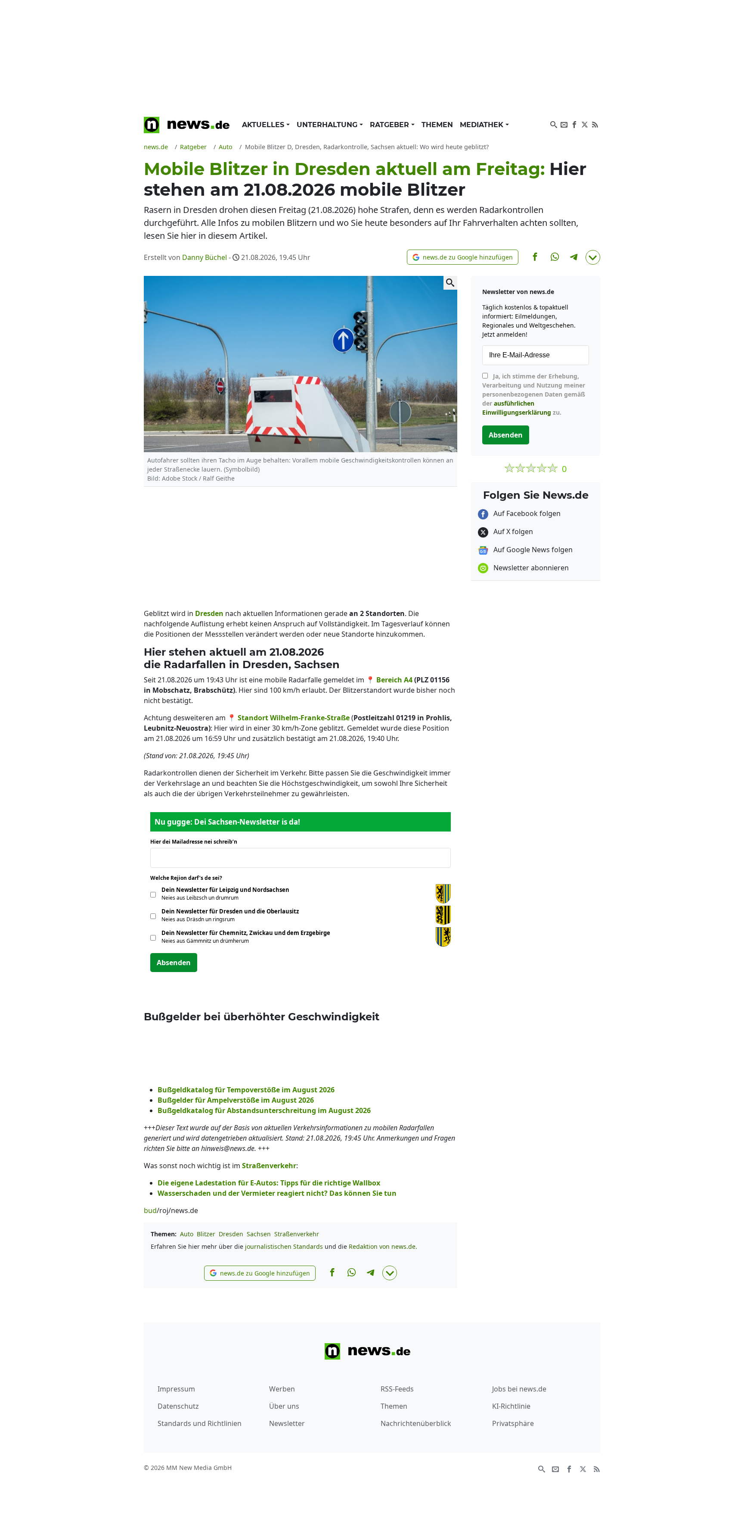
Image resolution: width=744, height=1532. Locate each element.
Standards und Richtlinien (200, 1423)
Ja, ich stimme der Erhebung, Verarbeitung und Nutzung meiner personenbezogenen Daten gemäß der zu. (533, 394)
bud (150, 1210)
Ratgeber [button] (390, 125)
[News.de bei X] (585, 123)
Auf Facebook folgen (526, 513)
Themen (437, 125)
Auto (186, 1234)
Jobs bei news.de (519, 1389)
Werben (282, 1389)
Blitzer (206, 1234)
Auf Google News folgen (532, 549)
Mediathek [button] (482, 125)
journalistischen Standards (284, 1246)
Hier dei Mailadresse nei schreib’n (196, 841)
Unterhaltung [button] (328, 125)
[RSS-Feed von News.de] (595, 123)
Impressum (176, 1389)
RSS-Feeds (397, 1389)
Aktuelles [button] (264, 125)
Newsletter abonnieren (530, 567)
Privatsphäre (513, 1423)
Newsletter (287, 1423)
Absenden (174, 962)
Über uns (284, 1406)
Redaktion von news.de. (383, 1246)
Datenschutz (178, 1406)
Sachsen (259, 1234)
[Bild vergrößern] (450, 283)
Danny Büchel (204, 257)
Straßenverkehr (296, 1234)
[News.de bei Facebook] (574, 123)
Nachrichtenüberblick (416, 1423)
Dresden (231, 1234)
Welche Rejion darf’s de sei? (188, 878)
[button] (462, 257)
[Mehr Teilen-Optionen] (593, 257)
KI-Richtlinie (511, 1406)
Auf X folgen (512, 531)
